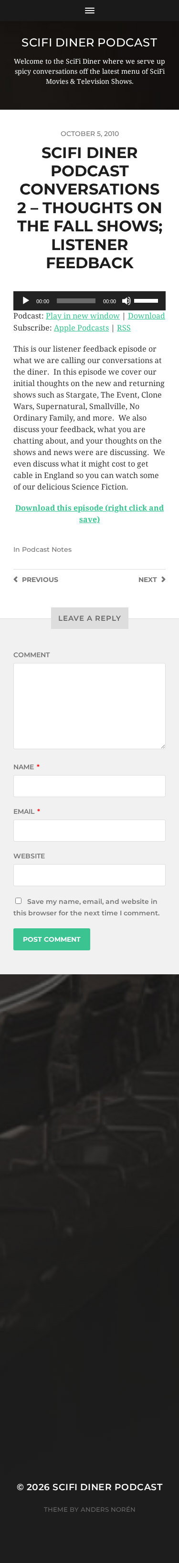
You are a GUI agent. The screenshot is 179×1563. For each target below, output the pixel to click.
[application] (89, 300)
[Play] (26, 301)
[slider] (147, 299)
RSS (124, 327)
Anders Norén (108, 1509)
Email (26, 811)
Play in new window (83, 315)
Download (146, 315)
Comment (31, 654)
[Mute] (126, 301)
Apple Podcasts (81, 327)
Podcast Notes (47, 549)
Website (29, 856)
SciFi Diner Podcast (89, 42)
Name (26, 767)
